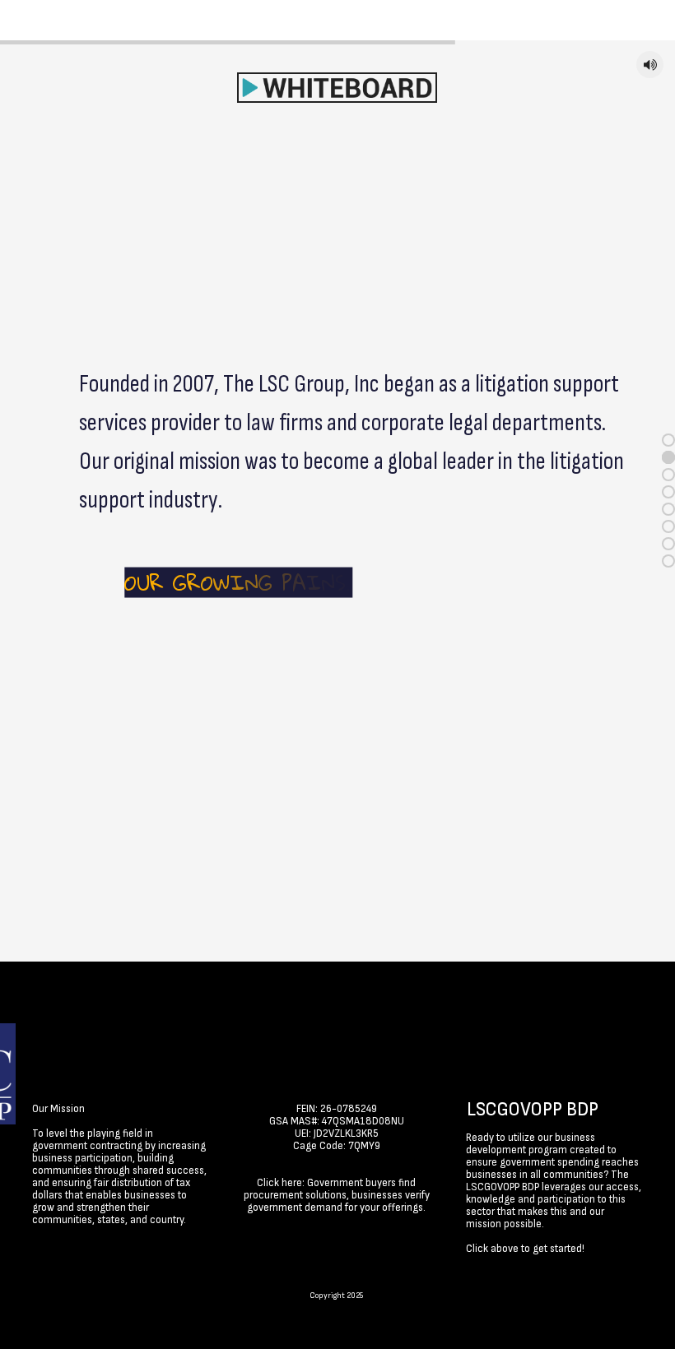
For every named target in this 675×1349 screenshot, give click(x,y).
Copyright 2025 (336, 1295)
